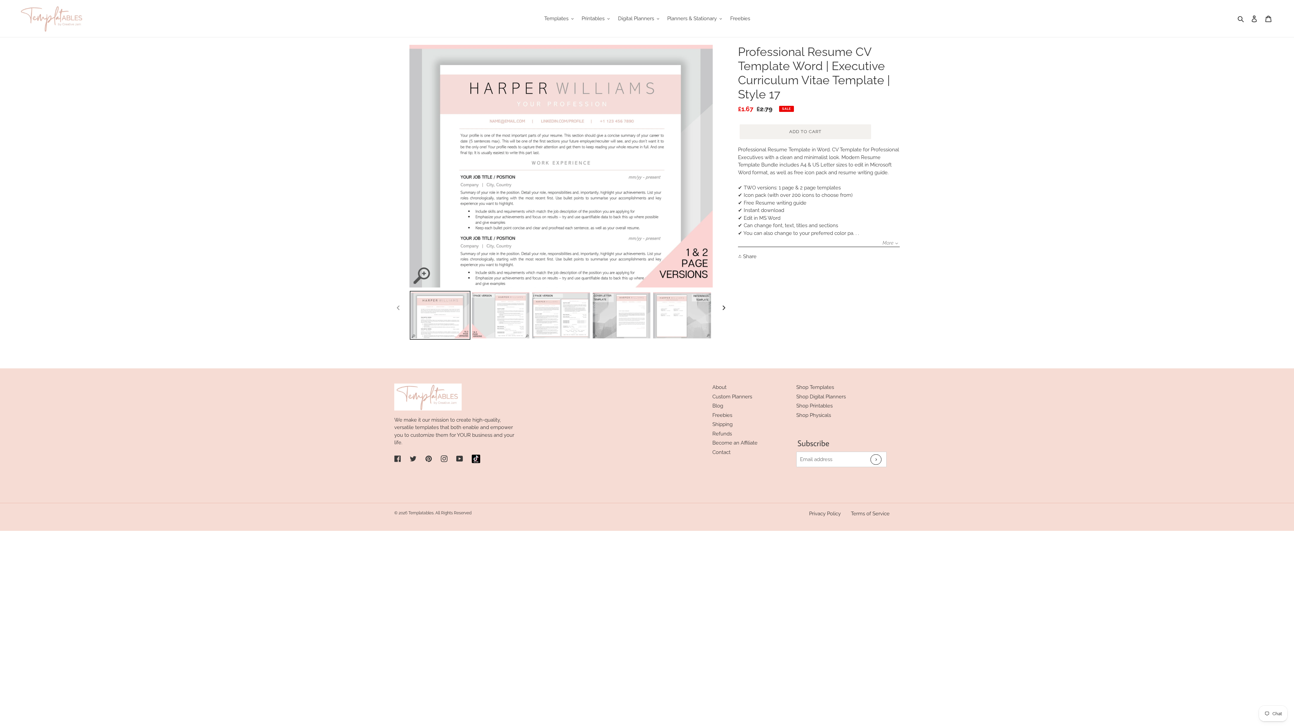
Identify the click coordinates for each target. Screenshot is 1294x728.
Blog (717, 406)
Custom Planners (732, 397)
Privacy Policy (825, 514)
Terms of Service (870, 514)
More (888, 243)
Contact (721, 452)
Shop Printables (814, 406)
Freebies (722, 415)
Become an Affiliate (735, 443)
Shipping (722, 424)
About (719, 387)
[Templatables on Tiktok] (476, 459)
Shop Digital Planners (821, 397)
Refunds (722, 434)
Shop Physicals (813, 415)
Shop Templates (815, 387)
